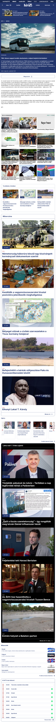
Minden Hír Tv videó (45, 640)
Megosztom (27, 76)
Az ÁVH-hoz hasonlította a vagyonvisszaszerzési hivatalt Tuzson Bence (26, 598)
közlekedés (3, 55)
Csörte (3, 659)
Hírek (4, 199)
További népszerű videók (47, 441)
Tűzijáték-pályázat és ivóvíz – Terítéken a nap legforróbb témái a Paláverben (26, 484)
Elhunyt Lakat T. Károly (14, 409)
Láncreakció (5, 670)
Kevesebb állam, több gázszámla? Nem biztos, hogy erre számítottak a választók (39, 433)
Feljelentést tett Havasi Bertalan (19, 560)
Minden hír (47, 414)
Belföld (7, 21)
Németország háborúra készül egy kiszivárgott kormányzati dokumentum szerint (20, 14)
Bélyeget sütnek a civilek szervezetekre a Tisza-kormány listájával (27, 203)
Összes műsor (48, 719)
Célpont (4, 654)
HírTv (2, 21)
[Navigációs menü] (2, 5)
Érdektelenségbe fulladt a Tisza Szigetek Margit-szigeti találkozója (24, 432)
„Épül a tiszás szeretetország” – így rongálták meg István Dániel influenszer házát (26, 522)
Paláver (4, 480)
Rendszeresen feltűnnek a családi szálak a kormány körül (8, 432)
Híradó (3, 649)
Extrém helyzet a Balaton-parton (19, 636)
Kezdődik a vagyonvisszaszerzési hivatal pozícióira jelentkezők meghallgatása (47, 14)
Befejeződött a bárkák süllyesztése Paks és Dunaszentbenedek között (44, 204)
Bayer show (5, 665)
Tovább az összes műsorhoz (46, 675)
